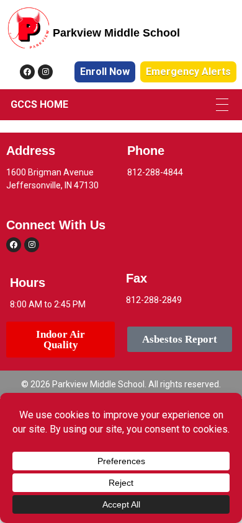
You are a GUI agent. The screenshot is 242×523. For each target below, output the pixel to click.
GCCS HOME (39, 104)
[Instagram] (45, 71)
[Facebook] (27, 71)
